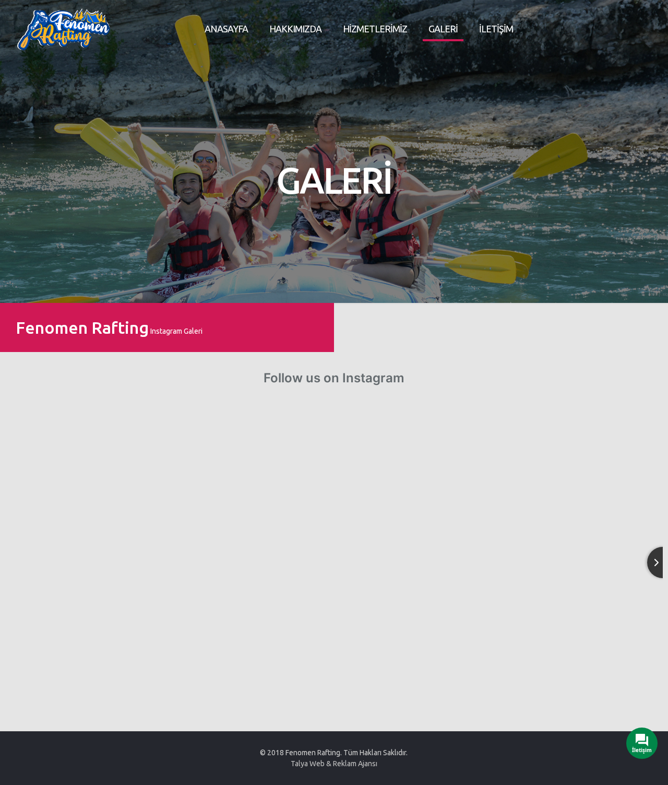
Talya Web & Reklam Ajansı (334, 763)
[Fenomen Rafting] (63, 28)
